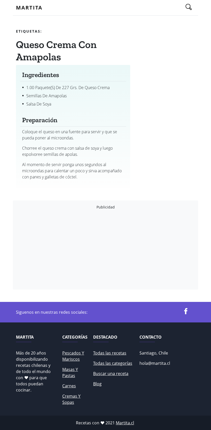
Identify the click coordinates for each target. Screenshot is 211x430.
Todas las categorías (112, 363)
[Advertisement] (105, 249)
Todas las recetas (109, 353)
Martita (29, 7)
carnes (69, 386)
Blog (97, 384)
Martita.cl (125, 423)
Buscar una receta (110, 373)
